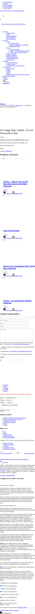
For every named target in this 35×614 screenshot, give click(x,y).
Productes (3, 104)
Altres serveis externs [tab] (5, 568)
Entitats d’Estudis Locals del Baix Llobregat (14, 418)
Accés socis (3, 10)
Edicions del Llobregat (9, 437)
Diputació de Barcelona (9, 420)
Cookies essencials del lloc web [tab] (8, 505)
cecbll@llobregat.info (18, 10)
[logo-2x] (12, 24)
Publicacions (9, 151)
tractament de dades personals (21, 344)
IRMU (5, 423)
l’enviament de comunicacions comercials (21, 351)
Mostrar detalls (18, 193)
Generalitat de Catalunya (9, 422)
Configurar (7, 475)
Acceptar (2, 475)
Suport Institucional (8, 436)
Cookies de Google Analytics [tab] (7, 551)
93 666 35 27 (9, 10)
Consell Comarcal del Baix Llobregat (12, 419)
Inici (4, 431)
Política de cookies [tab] (5, 604)
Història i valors (7, 434)
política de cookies (5, 469)
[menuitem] (19, 35)
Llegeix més (9, 193)
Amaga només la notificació (12, 610)
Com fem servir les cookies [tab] (7, 485)
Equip (4, 433)
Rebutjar (12, 475)
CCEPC (5, 425)
